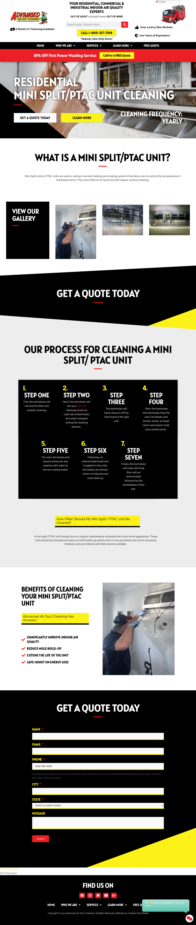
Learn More (121, 45)
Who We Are (64, 45)
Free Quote (151, 45)
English (162, 2)
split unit (81, 405)
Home (40, 45)
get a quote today (98, 293)
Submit (40, 838)
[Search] (124, 25)
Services (92, 45)
